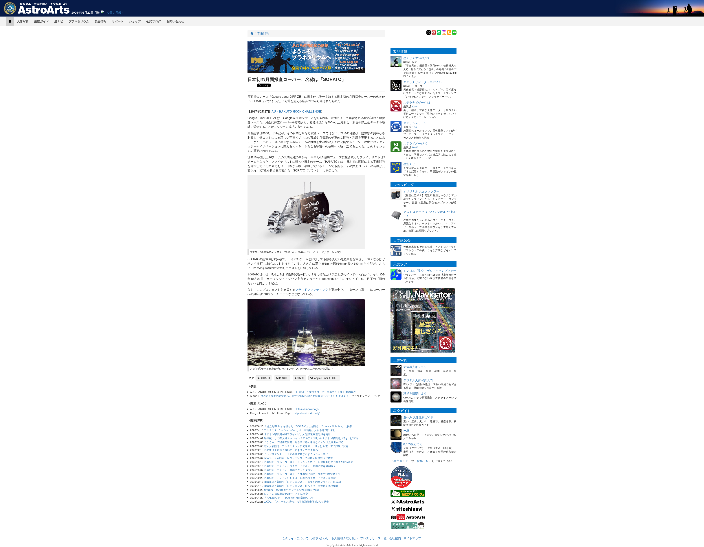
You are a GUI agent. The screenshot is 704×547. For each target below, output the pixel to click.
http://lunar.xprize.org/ (307, 413)
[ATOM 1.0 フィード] (449, 32)
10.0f (415, 147)
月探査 (300, 378)
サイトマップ (412, 538)
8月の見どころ (413, 444)
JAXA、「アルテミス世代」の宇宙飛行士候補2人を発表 (296, 501)
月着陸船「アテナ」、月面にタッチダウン (288, 470)
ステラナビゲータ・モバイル (422, 82)
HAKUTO (283, 378)
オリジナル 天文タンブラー (421, 191)
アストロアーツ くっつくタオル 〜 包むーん (429, 214)
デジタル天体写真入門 (418, 380)
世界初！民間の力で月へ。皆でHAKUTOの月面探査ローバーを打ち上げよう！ (306, 396)
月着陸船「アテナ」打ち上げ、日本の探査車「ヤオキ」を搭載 (300, 478)
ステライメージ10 (415, 143)
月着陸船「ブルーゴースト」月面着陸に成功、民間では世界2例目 (302, 474)
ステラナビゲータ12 (416, 102)
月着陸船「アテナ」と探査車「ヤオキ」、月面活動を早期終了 (300, 466)
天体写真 (23, 21)
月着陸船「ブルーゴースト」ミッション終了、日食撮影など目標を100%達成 (308, 462)
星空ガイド (41, 21)
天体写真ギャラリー (416, 367)
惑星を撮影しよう (415, 393)
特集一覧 (423, 461)
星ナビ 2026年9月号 (416, 58)
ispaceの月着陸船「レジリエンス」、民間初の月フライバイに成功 (302, 481)
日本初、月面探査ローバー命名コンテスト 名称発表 (326, 392)
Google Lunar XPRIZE (325, 378)
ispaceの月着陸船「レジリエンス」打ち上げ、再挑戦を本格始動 (301, 486)
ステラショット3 (414, 123)
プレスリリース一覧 (373, 538)
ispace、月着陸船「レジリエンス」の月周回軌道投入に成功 (298, 458)
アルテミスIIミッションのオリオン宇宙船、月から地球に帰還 (299, 430)
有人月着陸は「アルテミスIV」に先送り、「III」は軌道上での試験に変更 (306, 446)
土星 (406, 431)
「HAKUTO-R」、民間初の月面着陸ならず (289, 497)
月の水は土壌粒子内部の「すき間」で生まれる (291, 450)
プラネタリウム (79, 21)
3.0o (414, 127)
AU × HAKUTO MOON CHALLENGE (296, 111)
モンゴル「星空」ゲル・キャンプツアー (429, 270)
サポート (118, 21)
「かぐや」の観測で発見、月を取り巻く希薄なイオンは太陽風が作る (304, 442)
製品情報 (100, 21)
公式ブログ (153, 21)
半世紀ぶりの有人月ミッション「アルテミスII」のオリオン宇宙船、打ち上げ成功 (311, 438)
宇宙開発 (263, 33)
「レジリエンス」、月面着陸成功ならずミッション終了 (296, 454)
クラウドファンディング (311, 289)
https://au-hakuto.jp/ (307, 409)
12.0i (414, 106)
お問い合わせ (175, 21)
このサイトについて (295, 538)
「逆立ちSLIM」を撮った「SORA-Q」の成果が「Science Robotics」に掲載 (308, 426)
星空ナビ (409, 164)
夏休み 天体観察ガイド (418, 417)
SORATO (264, 378)
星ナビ (58, 21)
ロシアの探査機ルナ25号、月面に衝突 (286, 493)
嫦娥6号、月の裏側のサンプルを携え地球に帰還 (291, 490)
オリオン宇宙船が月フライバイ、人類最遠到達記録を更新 (297, 434)
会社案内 (395, 538)
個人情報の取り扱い (344, 538)
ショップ (135, 21)
